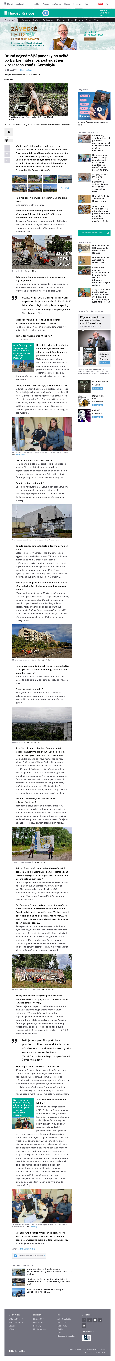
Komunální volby (16, 1322)
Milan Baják (20, 454)
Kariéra (60, 1329)
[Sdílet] (11, 140)
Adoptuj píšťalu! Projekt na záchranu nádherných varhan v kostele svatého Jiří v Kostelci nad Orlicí (100, 183)
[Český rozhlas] (14, 4)
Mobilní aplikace (40, 1329)
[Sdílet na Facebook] (7, 148)
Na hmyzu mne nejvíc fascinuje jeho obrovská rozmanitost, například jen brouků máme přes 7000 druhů (100, 162)
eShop (11, 1329)
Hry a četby (84, 96)
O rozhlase (77, 4)
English (103, 1349)
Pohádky (83, 104)
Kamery (103, 15)
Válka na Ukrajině (16, 1319)
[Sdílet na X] (7, 154)
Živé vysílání (84, 112)
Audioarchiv (104, 13)
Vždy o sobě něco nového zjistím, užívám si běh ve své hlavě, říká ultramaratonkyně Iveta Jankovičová (101, 295)
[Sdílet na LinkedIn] (7, 160)
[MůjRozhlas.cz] (8, 80)
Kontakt (61, 1333)
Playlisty (61, 20)
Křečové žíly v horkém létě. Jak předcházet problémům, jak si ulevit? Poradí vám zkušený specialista (101, 143)
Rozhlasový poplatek (66, 1336)
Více (97, 20)
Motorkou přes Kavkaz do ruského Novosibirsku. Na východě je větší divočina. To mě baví (49, 1271)
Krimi (82, 100)
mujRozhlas (56, 4)
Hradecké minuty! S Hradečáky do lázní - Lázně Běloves (100, 249)
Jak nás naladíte (64, 1319)
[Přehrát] (8, 132)
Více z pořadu (85, 242)
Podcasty (37, 1326)
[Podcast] (6, 140)
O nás (89, 20)
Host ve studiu (26, 70)
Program (46, 4)
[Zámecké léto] (57, 36)
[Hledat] (107, 4)
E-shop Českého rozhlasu (91, 312)
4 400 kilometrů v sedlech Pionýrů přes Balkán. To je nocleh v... (45, 1290)
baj (33, 1249)
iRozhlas (36, 4)
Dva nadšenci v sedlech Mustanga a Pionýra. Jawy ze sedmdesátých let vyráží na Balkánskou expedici (22, 1107)
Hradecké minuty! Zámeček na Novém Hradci (100, 198)
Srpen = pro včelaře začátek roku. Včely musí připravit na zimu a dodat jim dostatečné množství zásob (101, 213)
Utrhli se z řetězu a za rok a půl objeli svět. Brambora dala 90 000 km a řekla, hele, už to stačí (49, 1281)
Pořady (36, 20)
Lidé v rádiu (62, 1326)
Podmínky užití (92, 1349)
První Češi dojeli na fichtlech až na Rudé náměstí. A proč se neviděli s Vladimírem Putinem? (22, 351)
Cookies (70, 1349)
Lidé (70, 20)
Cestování (9, 20)
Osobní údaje (80, 1349)
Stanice (67, 4)
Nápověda (62, 1322)
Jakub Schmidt (24, 1249)
